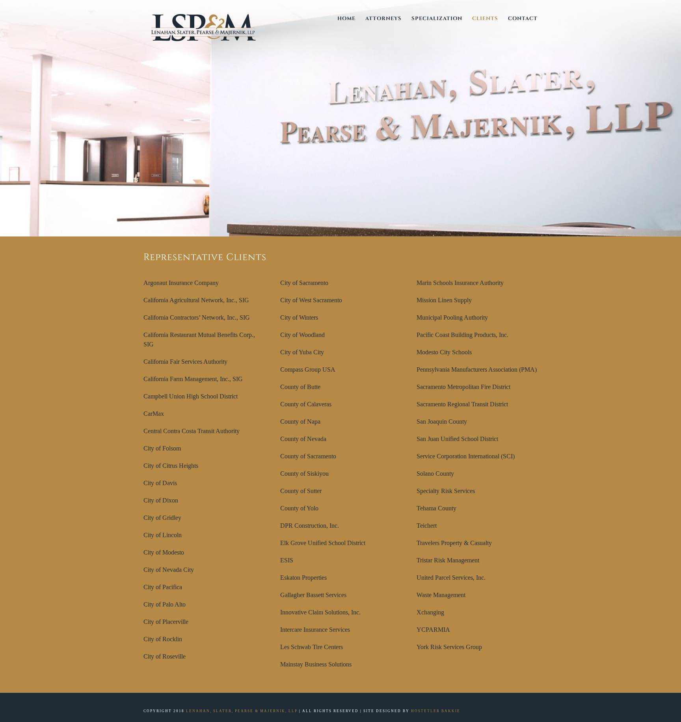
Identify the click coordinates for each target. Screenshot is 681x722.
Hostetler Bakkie (435, 711)
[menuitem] (351, 19)
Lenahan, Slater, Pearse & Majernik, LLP (242, 711)
